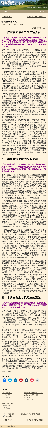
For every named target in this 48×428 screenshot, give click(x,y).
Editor (21, 25)
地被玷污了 (7, 17)
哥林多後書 (31, 414)
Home (5, 11)
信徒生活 (23, 414)
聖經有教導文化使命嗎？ (10, 403)
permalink (9, 416)
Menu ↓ (42, 11)
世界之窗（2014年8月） (36, 17)
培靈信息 (11, 414)
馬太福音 (39, 414)
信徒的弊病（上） (39, 28)
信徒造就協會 (7, 2)
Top (42, 423)
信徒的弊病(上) (7, 393)
